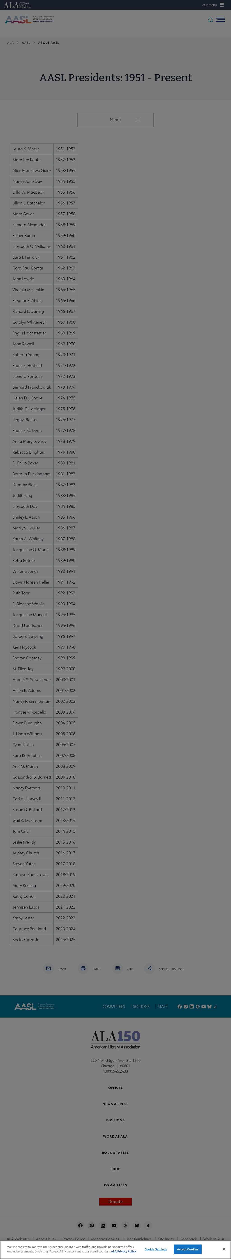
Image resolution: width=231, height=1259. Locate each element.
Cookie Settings (156, 1249)
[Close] (224, 1249)
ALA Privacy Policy (123, 1251)
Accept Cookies (188, 1249)
